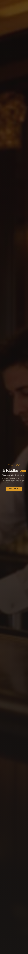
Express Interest (14, 488)
